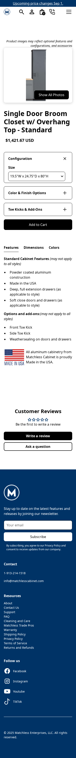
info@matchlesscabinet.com (24, 581)
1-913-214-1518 (15, 573)
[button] (21, 11)
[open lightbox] (38, 75)
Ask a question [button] (38, 446)
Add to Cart (38, 224)
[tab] (11, 247)
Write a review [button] (38, 436)
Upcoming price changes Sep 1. (38, 3)
